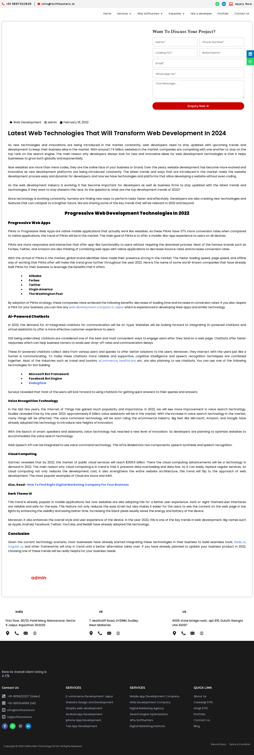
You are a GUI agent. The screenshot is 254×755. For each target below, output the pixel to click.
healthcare (127, 361)
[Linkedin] (250, 54)
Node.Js (239, 542)
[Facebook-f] (5, 726)
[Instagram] (20, 726)
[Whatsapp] (13, 726)
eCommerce (108, 361)
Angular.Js (15, 546)
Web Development (27, 122)
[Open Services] (130, 14)
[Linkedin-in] (28, 726)
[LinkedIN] (224, 4)
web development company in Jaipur (96, 307)
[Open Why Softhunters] (161, 14)
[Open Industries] (183, 14)
